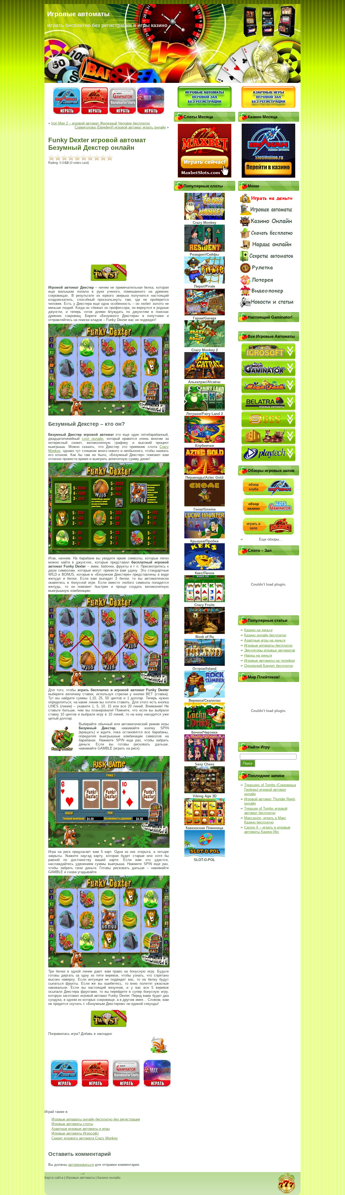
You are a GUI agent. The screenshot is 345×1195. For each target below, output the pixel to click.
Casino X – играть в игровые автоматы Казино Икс (267, 829)
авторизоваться (81, 1165)
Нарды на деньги (258, 655)
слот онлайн (93, 439)
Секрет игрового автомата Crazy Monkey (84, 1138)
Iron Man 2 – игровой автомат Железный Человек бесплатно (100, 123)
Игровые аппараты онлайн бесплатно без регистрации (95, 1119)
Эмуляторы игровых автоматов (269, 650)
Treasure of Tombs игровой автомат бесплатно (265, 810)
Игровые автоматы (80, 1178)
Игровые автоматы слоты (72, 1124)
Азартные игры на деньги (264, 640)
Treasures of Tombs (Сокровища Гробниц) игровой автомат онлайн (270, 789)
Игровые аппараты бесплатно (268, 645)
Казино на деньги (258, 630)
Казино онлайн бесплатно (265, 635)
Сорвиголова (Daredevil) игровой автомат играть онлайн (120, 127)
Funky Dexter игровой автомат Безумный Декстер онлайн (97, 143)
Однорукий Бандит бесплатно (268, 666)
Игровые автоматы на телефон (269, 661)
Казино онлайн (108, 1178)
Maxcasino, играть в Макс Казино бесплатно (265, 820)
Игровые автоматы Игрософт (75, 1133)
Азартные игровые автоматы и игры (80, 1129)
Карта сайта (53, 1178)
